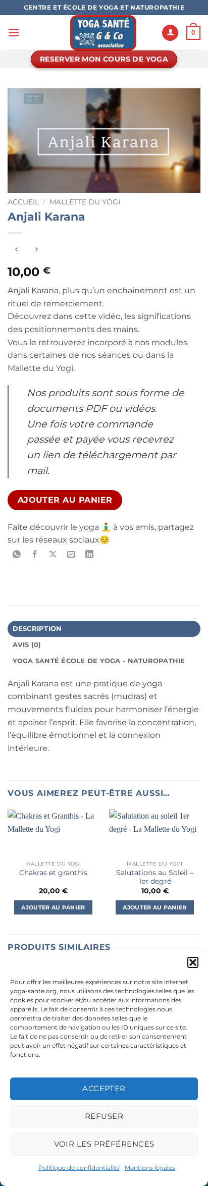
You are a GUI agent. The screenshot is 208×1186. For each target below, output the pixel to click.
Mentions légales (150, 1167)
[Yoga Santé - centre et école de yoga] (103, 32)
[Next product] (16, 249)
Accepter (104, 1088)
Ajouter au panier (65, 500)
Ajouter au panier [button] (53, 907)
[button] (193, 962)
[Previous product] (36, 249)
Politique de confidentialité (79, 1167)
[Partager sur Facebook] (35, 555)
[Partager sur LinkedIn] (89, 555)
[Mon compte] (170, 33)
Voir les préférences (104, 1144)
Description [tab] (37, 628)
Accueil (23, 202)
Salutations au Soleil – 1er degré (154, 877)
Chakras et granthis (53, 873)
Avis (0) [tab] (27, 645)
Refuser (104, 1116)
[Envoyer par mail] (71, 555)
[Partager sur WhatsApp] (17, 555)
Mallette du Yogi (84, 202)
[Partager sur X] (53, 555)
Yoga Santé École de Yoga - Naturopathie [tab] (99, 661)
